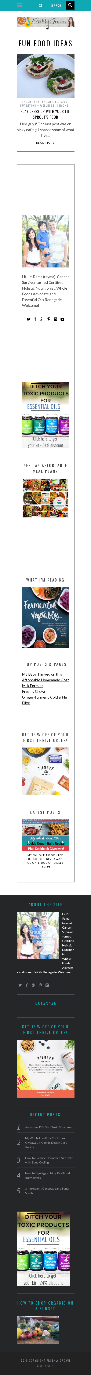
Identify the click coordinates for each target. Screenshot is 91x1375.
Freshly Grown (34, 691)
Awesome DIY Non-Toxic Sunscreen (49, 1127)
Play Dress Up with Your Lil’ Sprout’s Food (45, 114)
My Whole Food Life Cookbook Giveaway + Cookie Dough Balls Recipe (45, 860)
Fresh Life (50, 101)
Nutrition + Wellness (37, 105)
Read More (45, 143)
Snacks (63, 105)
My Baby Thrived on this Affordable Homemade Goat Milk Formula (45, 680)
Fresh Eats (31, 101)
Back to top (44, 1366)
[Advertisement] (45, 191)
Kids (64, 101)
